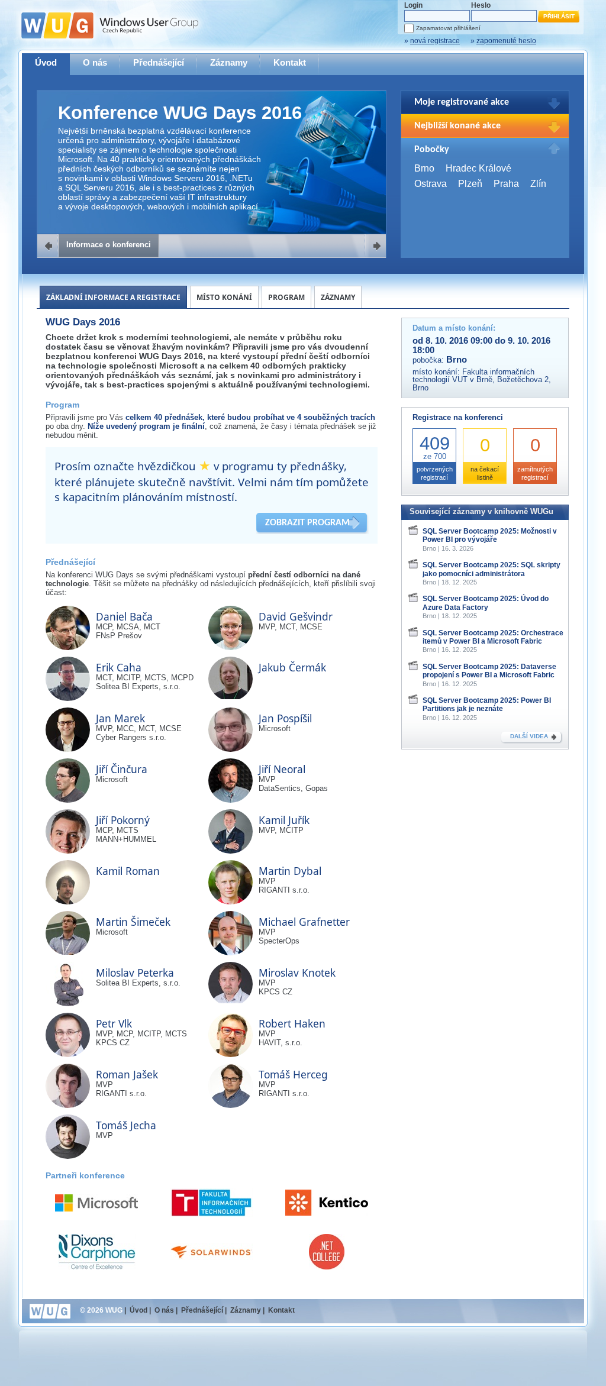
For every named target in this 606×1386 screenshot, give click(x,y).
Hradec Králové (478, 168)
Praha (506, 184)
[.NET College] (326, 1251)
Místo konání (224, 297)
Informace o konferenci (108, 244)
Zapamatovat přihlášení (448, 28)
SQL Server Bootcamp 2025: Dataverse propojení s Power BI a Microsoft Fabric (489, 671)
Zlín (538, 184)
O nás (95, 62)
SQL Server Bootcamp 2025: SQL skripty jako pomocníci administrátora (491, 569)
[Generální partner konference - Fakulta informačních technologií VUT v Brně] (211, 1202)
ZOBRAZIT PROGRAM (307, 523)
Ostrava (430, 184)
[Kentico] (326, 1203)
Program (286, 297)
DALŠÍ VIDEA (529, 736)
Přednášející (158, 62)
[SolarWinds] (211, 1251)
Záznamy (228, 62)
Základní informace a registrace (113, 297)
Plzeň (470, 184)
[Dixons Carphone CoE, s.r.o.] (96, 1251)
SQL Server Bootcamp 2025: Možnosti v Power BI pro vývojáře (490, 535)
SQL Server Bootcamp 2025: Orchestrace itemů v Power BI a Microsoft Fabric (493, 637)
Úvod (46, 62)
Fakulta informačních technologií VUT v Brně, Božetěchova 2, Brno (481, 379)
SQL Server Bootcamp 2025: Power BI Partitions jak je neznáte (487, 704)
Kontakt (289, 62)
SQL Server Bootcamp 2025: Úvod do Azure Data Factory (486, 603)
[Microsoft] (96, 1202)
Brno (424, 168)
